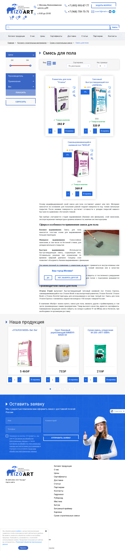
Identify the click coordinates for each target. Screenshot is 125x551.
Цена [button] (10, 54)
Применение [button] (14, 81)
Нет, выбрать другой (68, 278)
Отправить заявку (61, 438)
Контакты (112, 36)
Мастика (58, 501)
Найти (114, 27)
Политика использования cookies (18, 544)
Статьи (84, 36)
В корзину (69, 131)
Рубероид (58, 498)
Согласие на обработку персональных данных (23, 535)
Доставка (72, 36)
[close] (123, 411)
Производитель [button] (15, 76)
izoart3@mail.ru (101, 11)
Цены (42, 36)
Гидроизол (58, 494)
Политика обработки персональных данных (22, 531)
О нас (32, 36)
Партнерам (98, 36)
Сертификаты (56, 36)
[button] (50, 389)
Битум (57, 505)
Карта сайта (10, 482)
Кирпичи (58, 512)
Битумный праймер (63, 508)
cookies (18, 531)
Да (48, 278)
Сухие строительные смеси (67, 515)
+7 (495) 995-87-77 (78, 5)
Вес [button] (9, 86)
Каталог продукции (16, 36)
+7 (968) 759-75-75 (78, 11)
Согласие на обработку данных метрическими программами (28, 540)
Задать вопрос (104, 5)
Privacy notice (118, 411)
